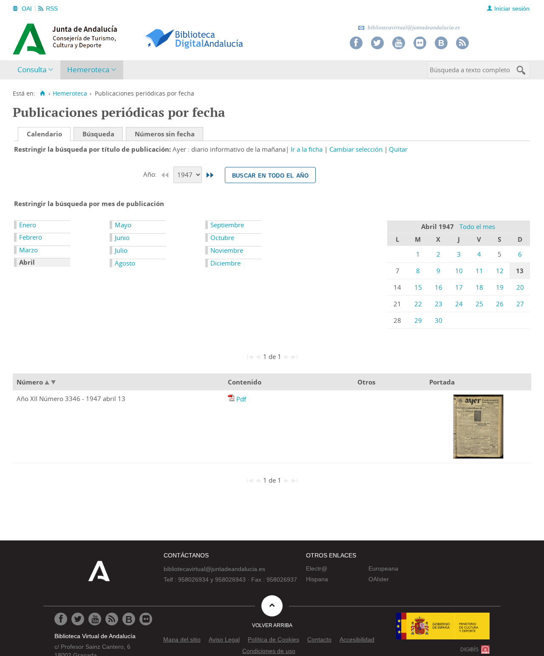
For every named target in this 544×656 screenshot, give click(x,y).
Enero (27, 225)
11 (479, 270)
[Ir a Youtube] (398, 43)
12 (500, 270)
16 (438, 287)
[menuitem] (37, 69)
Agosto (125, 263)
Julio (121, 250)
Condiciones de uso (268, 651)
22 (418, 304)
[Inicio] (42, 93)
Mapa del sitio (182, 639)
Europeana (383, 568)
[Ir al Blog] (441, 43)
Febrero (30, 237)
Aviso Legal (224, 639)
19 (500, 287)
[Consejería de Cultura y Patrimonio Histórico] (98, 38)
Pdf (241, 399)
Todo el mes (477, 226)
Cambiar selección (355, 149)
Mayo (123, 225)
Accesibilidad (357, 639)
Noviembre (226, 250)
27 (520, 304)
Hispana (317, 579)
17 (459, 287)
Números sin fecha (165, 134)
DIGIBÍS (469, 650)
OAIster (378, 579)
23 (438, 304)
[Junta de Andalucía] (32, 36)
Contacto (319, 639)
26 (500, 304)
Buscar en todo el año (270, 175)
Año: (151, 174)
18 (479, 287)
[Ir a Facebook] (356, 43)
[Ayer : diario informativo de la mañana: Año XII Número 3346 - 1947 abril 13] (232, 399)
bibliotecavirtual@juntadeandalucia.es (413, 27)
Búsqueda (98, 134)
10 (459, 270)
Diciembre (225, 263)
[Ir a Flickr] (420, 43)
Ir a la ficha (307, 149)
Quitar (398, 149)
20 (520, 287)
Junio (122, 237)
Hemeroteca (88, 69)
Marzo (28, 250)
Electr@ (316, 568)
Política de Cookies (273, 639)
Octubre (222, 237)
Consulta (31, 69)
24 (459, 304)
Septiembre (227, 225)
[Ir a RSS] (462, 43)
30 (438, 320)
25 (479, 304)
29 (418, 320)
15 (418, 287)
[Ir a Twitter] (377, 43)
